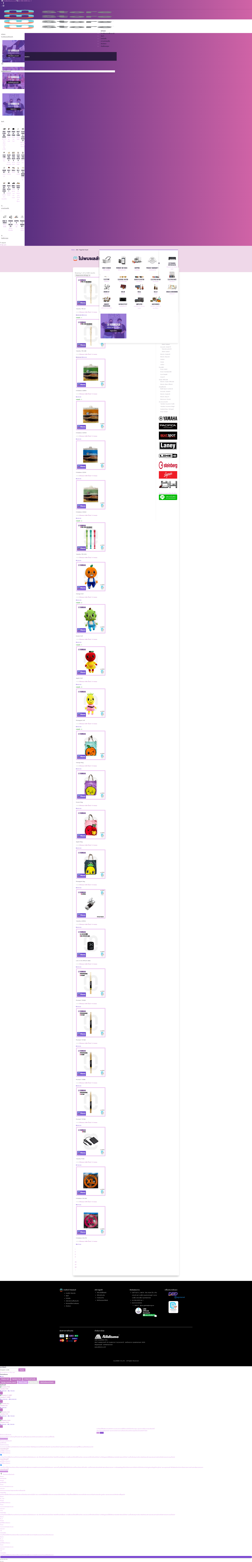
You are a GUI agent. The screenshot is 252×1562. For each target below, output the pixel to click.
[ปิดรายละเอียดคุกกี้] (1, 1474)
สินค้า (67, 1296)
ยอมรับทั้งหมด (4, 1439)
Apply (22, 1370)
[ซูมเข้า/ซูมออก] (1, 1559)
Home (73, 250)
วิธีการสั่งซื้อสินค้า (101, 1293)
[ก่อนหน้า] (1, 1561)
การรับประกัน (100, 1298)
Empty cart (5, 1379)
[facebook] (3, 3)
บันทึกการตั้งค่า (4, 1471)
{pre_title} (33, 1382)
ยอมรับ (102, 1433)
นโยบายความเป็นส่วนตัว (72, 1301)
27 (75, 1264)
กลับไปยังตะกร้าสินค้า (47, 1382)
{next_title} (23, 1382)
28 (75, 1267)
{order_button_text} (8, 1382)
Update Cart (16, 1379)
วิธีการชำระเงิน (101, 1295)
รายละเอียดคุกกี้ (4, 1449)
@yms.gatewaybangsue (147, 1305)
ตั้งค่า (145, 1431)
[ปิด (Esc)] (6, 1559)
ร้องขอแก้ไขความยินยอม (72, 1303)
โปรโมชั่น (68, 1298)
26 (75, 1262)
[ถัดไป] (3, 1561)
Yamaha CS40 (4, 1422)
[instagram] (3, 6)
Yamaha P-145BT (5, 1397)
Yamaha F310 (4, 1389)
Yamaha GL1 (3, 1405)
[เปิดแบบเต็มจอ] (3, 1559)
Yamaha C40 (4, 1414)
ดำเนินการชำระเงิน (29, 1379)
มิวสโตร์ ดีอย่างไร (71, 1293)
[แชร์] (5, 1559)
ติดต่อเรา (68, 1306)
